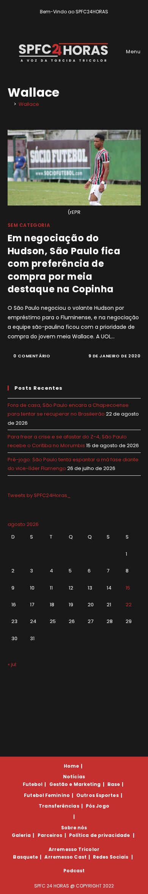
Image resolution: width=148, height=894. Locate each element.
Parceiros (50, 835)
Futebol (33, 784)
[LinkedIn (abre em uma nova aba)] (87, 19)
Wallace (29, 104)
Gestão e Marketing (75, 784)
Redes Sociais (110, 857)
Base (113, 784)
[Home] (9, 104)
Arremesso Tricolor (74, 849)
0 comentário (31, 356)
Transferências (59, 806)
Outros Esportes (97, 795)
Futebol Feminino (47, 795)
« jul (12, 664)
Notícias (74, 776)
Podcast (74, 870)
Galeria (21, 835)
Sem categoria (29, 225)
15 (128, 587)
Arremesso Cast (65, 857)
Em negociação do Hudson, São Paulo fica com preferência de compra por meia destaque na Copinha (64, 263)
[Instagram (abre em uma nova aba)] (79, 19)
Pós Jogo (97, 806)
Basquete (25, 857)
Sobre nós (74, 827)
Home (71, 766)
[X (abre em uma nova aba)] (62, 19)
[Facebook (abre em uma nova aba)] (70, 19)
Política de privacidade (99, 835)
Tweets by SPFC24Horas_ (39, 495)
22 (129, 604)
